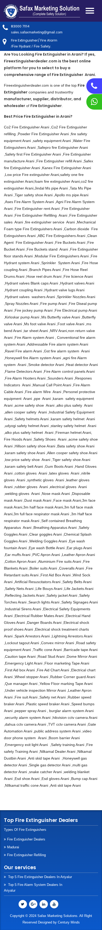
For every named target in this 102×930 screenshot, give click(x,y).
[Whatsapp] (94, 103)
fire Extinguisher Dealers (26, 839)
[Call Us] (94, 87)
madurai (13, 847)
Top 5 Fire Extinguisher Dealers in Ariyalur (39, 877)
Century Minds (69, 922)
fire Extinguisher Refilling (26, 855)
